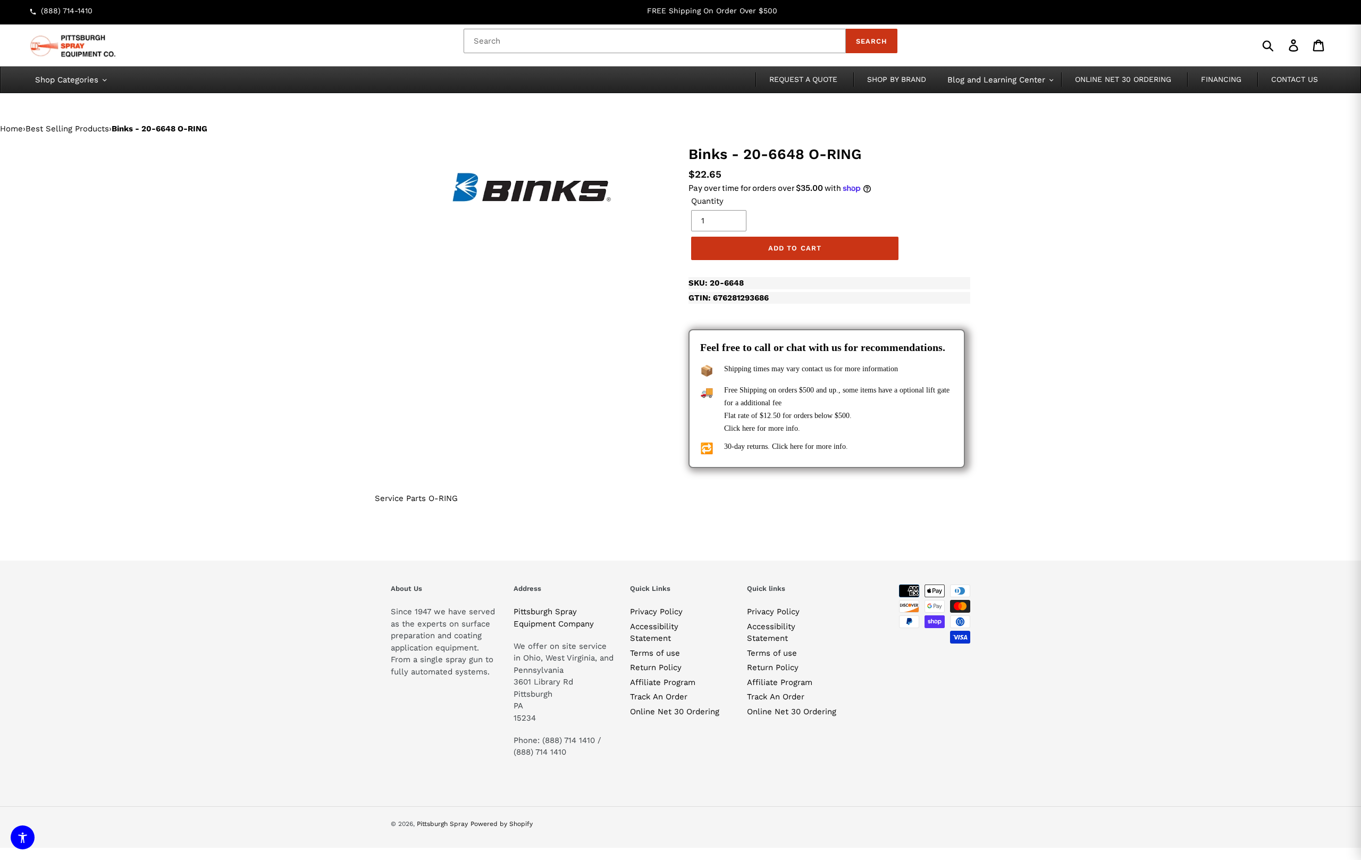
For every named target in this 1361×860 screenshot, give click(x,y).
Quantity (707, 201)
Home (11, 128)
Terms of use (655, 653)
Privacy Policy (656, 611)
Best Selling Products (67, 128)
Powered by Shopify (502, 824)
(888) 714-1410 (67, 10)
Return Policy (656, 667)
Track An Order (658, 697)
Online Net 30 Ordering (674, 711)
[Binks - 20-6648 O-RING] (531, 188)
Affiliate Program (662, 682)
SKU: (716, 283)
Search (871, 41)
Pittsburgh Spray (442, 824)
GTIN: (728, 298)
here (748, 428)
